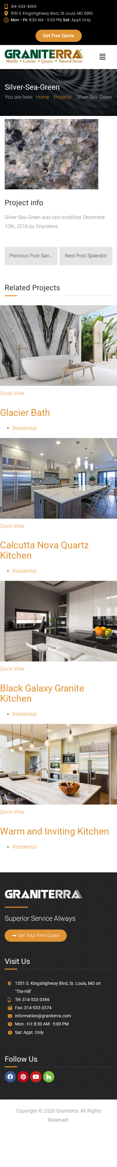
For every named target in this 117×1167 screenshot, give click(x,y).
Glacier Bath (25, 412)
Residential (24, 428)
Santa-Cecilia (33, 256)
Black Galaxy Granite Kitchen (42, 693)
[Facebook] (10, 1076)
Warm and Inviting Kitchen (54, 831)
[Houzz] (48, 1076)
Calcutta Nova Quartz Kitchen (44, 550)
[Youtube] (35, 1076)
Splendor (86, 256)
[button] (102, 57)
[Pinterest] (23, 1076)
